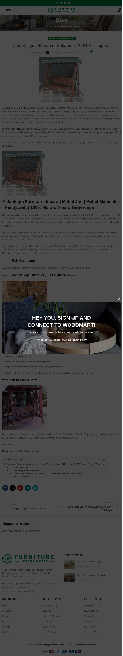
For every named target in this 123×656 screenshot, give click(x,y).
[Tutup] (119, 298)
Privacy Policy (79, 340)
